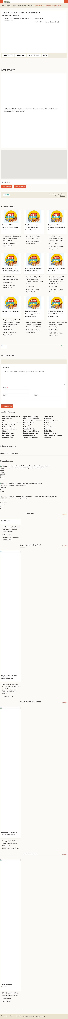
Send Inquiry (20, 55)
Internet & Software (9, 429)
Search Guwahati (31, 1016)
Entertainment (49, 423)
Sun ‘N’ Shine (5, 521)
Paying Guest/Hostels (31, 431)
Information (19, 1015)
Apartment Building (30, 416)
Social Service (7, 437)
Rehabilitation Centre (31, 433)
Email (5, 395)
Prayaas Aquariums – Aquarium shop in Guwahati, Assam (56, 227)
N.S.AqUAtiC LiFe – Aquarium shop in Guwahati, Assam (11, 227)
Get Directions (7, 186)
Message (6, 367)
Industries (27, 427)
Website (36, 395)
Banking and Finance (31, 419)
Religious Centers (50, 433)
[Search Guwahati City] (34, 1)
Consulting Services (51, 421)
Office (4, 431)
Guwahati (8, 5)
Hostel (46, 425)
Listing (14, 5)
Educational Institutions (11, 423)
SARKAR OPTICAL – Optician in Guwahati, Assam (25, 483)
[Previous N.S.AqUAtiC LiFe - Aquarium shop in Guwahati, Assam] (15, 346)
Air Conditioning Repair (11, 416)
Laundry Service (29, 429)
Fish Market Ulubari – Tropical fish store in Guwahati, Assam (32, 227)
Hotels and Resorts (9, 427)
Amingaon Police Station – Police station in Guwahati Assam (29, 466)
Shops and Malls (22, 5)
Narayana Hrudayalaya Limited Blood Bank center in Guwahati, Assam (33, 497)
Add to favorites (34, 55)
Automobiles (7, 419)
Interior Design (49, 427)
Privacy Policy (4, 1015)
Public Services (8, 433)
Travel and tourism (30, 437)
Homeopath (27, 425)
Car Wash (48, 419)
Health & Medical (8, 425)
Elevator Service (29, 423)
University (48, 437)
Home (2, 5)
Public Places (49, 431)
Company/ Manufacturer (32, 421)
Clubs (4, 421)
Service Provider (8, 435)
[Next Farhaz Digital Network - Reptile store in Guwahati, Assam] (52, 346)
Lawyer (47, 429)
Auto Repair (48, 416)
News (11, 1015)
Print (45, 55)
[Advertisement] (34, 37)
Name (5, 388)
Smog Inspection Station (53, 435)
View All (64, 514)
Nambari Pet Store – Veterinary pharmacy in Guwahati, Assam (32, 314)
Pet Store (30, 5)
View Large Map (20, 186)
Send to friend (8, 55)
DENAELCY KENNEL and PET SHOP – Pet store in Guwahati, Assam (56, 314)
